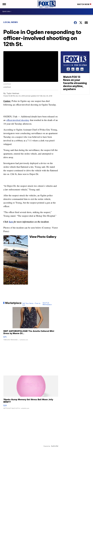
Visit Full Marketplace (47, 303)
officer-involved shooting (17, 120)
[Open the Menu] (4, 4)
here (11, 221)
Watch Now (83, 4)
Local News (10, 22)
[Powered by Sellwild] (54, 446)
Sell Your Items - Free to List (31, 304)
